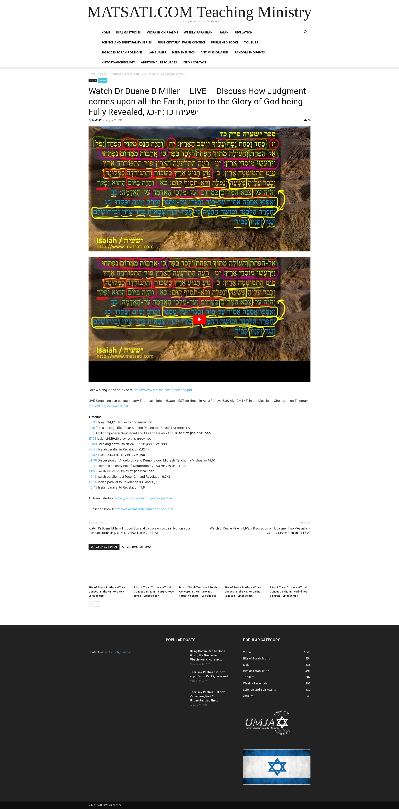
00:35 (93, 422)
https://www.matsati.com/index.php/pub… (145, 509)
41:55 (93, 471)
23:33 (93, 449)
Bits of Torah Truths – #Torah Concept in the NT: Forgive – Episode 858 (107, 591)
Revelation (243, 32)
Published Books (224, 42)
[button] (305, 33)
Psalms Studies (128, 32)
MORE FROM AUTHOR (136, 547)
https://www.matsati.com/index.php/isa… (144, 498)
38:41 (93, 466)
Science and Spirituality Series (126, 42)
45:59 (93, 482)
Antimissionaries (215, 52)
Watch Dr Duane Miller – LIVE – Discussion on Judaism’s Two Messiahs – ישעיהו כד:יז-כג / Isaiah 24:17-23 (260, 531)
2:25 (92, 428)
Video (103, 80)
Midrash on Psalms (162, 32)
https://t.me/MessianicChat (108, 406)
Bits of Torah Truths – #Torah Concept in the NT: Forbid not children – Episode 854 (288, 591)
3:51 (92, 433)
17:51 (92, 438)
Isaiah (223, 32)
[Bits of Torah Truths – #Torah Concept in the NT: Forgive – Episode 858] (109, 570)
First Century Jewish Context (181, 42)
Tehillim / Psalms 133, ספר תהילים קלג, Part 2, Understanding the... (207, 696)
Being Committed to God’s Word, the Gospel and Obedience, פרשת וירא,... (207, 655)
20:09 (93, 444)
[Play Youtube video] (199, 319)
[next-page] (97, 604)
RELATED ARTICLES (104, 547)
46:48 (93, 487)
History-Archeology (118, 62)
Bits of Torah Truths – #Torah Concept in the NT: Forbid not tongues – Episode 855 (243, 591)
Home (105, 32)
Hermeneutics (183, 52)
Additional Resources (159, 62)
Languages (157, 52)
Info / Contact (194, 62)
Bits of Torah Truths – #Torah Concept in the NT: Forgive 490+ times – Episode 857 (154, 591)
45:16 (93, 477)
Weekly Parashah (198, 32)
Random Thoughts (249, 52)
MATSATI (97, 120)
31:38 (93, 460)
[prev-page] (91, 604)
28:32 (93, 455)
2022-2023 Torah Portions (122, 52)
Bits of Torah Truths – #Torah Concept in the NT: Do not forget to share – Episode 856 (198, 591)
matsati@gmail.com (118, 652)
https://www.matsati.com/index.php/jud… (164, 390)
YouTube (251, 42)
